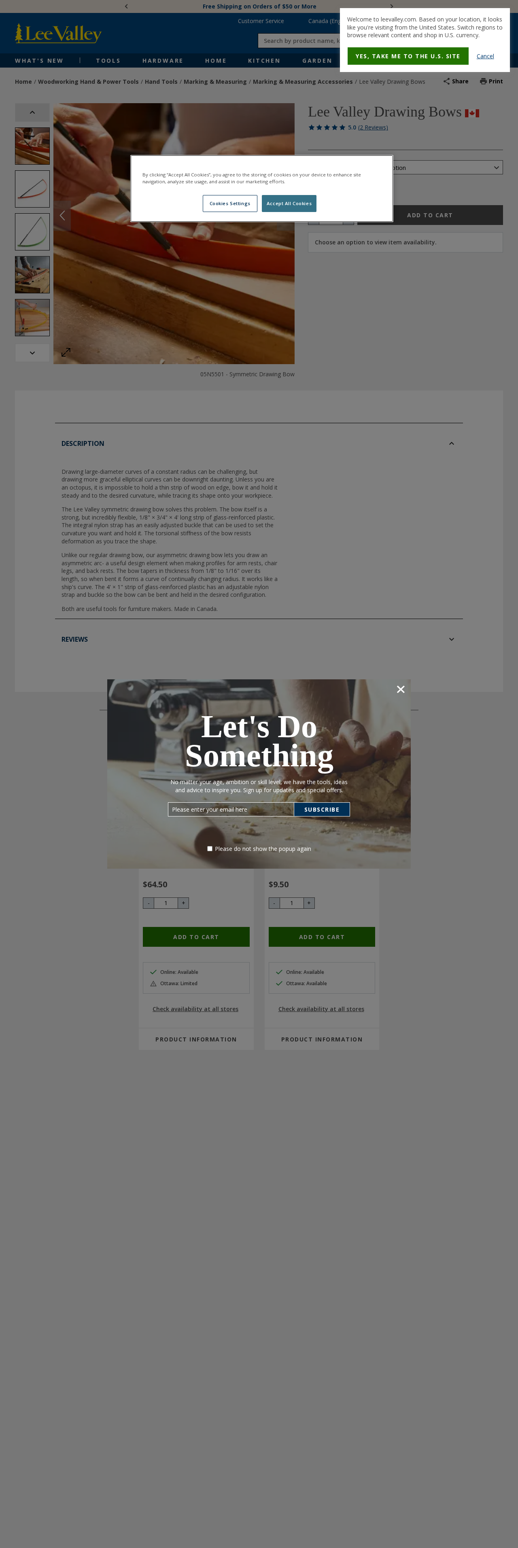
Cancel (485, 56)
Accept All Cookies (289, 203)
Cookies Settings (230, 203)
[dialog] (425, 40)
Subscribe (322, 809)
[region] (261, 188)
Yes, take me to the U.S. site (408, 56)
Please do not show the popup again (263, 848)
